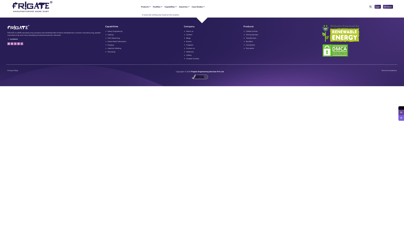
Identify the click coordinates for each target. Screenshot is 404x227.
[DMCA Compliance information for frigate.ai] (200, 79)
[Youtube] (18, 43)
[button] (370, 7)
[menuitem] (145, 6)
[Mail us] (401, 112)
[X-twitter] (21, 43)
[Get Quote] (401, 118)
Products (248, 26)
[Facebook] (12, 43)
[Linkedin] (8, 43)
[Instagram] (15, 43)
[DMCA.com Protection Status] (335, 56)
